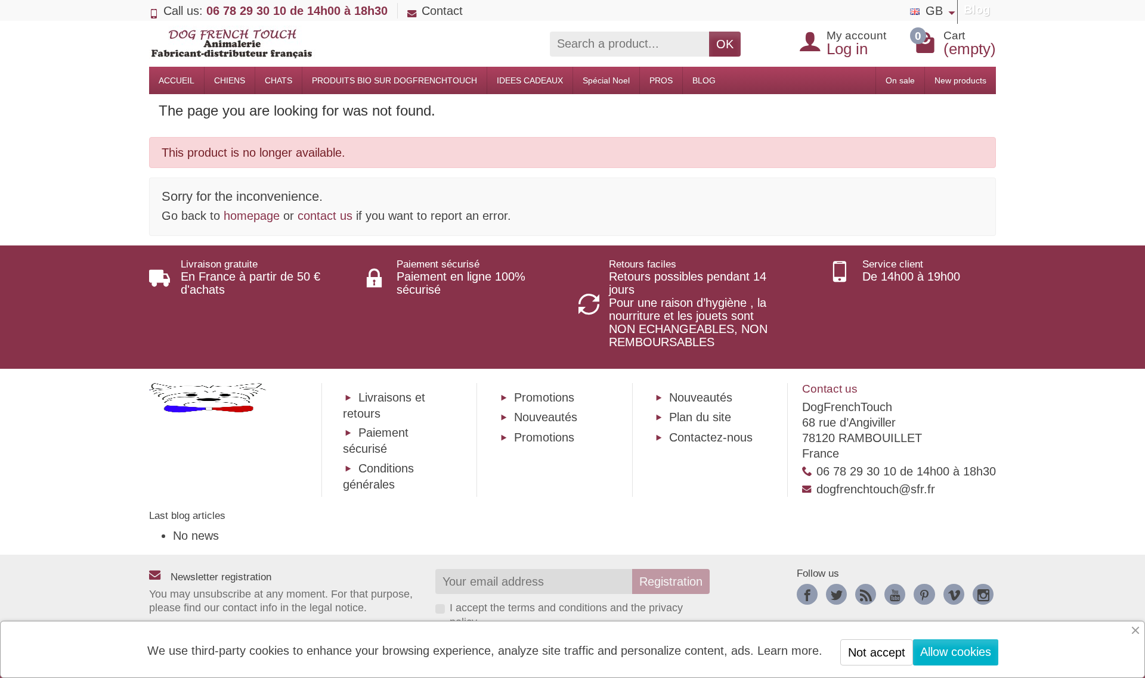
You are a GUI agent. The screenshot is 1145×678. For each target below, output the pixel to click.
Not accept (876, 652)
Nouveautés (545, 417)
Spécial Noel (606, 80)
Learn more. (789, 650)
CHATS (278, 80)
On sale (900, 80)
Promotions (544, 397)
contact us (325, 215)
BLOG (704, 80)
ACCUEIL (176, 80)
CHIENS (229, 80)
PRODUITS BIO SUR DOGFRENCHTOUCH (394, 80)
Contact (442, 10)
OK (725, 44)
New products (960, 80)
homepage (252, 215)
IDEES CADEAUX (530, 80)
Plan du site (700, 417)
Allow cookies (955, 651)
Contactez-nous (711, 437)
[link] (807, 594)
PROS (661, 80)
